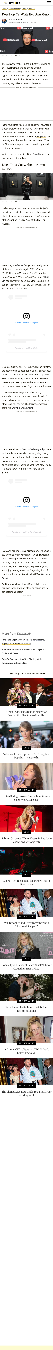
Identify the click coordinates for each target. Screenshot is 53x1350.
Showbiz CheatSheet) (22, 407)
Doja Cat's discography (33, 449)
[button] (49, 3)
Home (4, 9)
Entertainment (14, 9)
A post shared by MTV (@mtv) (26, 348)
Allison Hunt (16, 20)
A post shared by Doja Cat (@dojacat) (26, 532)
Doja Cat (31, 9)
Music (24, 9)
